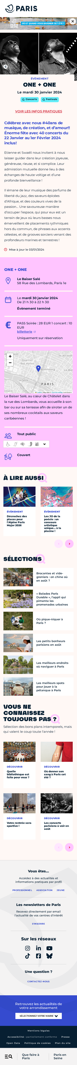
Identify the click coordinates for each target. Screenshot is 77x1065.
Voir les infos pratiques (38, 111)
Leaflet (39, 392)
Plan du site (63, 1043)
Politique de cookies (37, 1043)
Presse (65, 1036)
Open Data (13, 1043)
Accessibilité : (32, 1036)
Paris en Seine (60, 1056)
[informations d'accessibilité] (26, 444)
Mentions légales (39, 1030)
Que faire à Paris (30, 1056)
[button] (38, 368)
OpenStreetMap (57, 392)
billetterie (24, 332)
